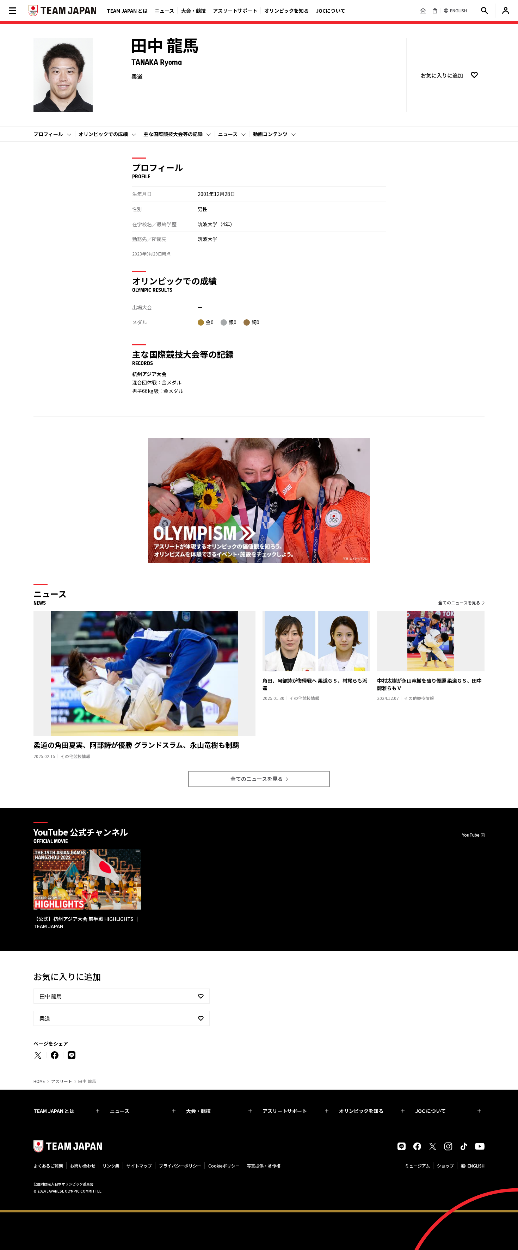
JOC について (430, 1110)
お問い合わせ (82, 1166)
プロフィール (48, 133)
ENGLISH (476, 1166)
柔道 (44, 1018)
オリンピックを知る (286, 10)
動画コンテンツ (270, 133)
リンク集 (111, 1166)
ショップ (445, 1166)
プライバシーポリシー (180, 1166)
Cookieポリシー (224, 1166)
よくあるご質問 (48, 1166)
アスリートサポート (235, 10)
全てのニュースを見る (459, 602)
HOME (39, 1081)
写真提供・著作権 (263, 1166)
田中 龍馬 (50, 996)
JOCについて (330, 10)
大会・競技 (198, 1110)
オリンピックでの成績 (103, 133)
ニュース (164, 10)
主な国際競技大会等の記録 (173, 133)
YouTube (471, 835)
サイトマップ (139, 1166)
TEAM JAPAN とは (53, 1110)
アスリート (61, 1081)
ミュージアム (417, 1166)
